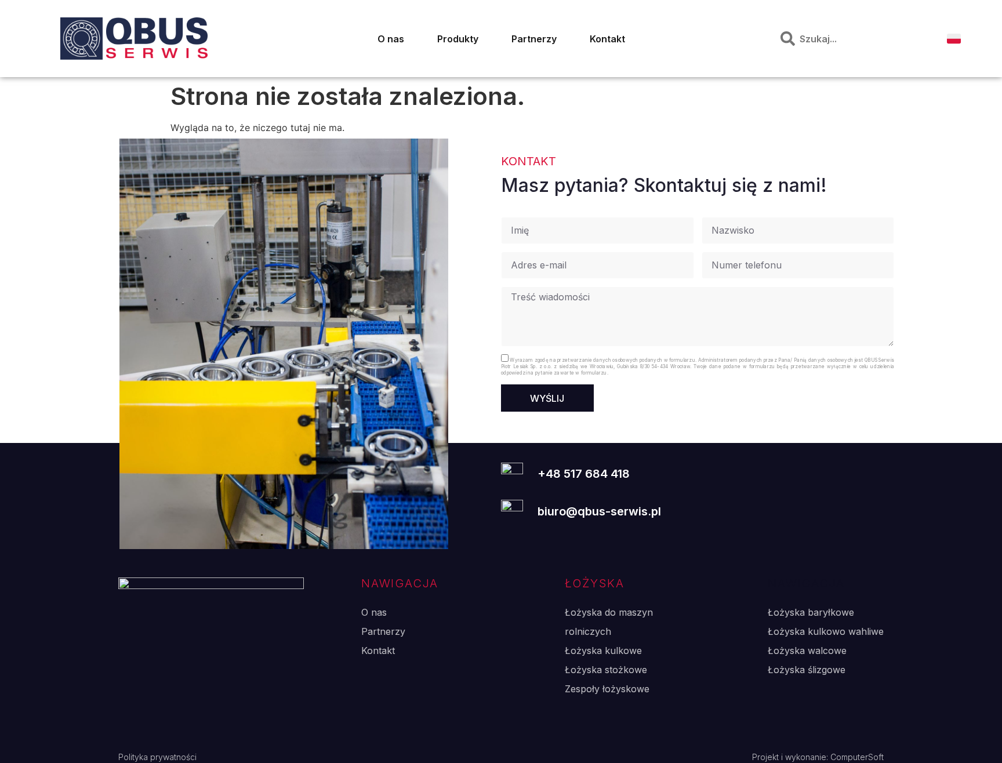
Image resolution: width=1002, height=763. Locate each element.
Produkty (457, 39)
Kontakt (607, 39)
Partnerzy (534, 39)
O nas (390, 39)
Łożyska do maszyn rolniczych (609, 621)
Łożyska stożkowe (606, 669)
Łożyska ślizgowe (806, 669)
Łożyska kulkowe (603, 650)
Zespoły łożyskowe (607, 689)
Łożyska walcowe (807, 650)
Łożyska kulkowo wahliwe (826, 631)
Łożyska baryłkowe (811, 612)
